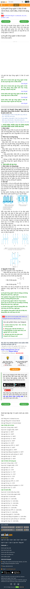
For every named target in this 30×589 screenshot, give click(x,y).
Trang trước (6, 21)
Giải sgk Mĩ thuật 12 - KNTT (8, 458)
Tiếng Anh (21, 542)
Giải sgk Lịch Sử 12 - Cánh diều (9, 505)
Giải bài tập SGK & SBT (8, 527)
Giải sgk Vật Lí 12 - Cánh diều (9, 499)
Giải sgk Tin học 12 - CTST (8, 483)
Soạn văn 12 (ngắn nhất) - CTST (9, 465)
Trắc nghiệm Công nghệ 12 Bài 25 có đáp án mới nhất (15, 122)
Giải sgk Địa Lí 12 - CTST (7, 478)
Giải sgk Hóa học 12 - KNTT (8, 436)
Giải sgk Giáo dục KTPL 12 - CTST (10, 481)
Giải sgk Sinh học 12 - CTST (8, 474)
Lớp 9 (25, 539)
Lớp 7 (18, 539)
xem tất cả (15, 369)
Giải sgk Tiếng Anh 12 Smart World (10, 421)
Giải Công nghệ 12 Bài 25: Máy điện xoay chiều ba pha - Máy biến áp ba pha (14, 115)
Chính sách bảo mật (6, 548)
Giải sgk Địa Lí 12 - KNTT (7, 443)
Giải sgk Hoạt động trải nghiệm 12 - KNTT (12, 452)
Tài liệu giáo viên (7, 530)
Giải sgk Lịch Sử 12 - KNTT (8, 441)
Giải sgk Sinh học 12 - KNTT (8, 438)
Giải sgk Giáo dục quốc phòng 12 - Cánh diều (13, 519)
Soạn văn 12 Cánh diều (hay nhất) (10, 492)
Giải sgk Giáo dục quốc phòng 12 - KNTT (12, 454)
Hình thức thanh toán (6, 550)
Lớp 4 (7, 539)
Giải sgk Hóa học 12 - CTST (8, 472)
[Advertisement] (15, 58)
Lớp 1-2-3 (3, 539)
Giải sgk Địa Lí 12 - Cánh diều (9, 507)
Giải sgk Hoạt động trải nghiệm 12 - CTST (12, 485)
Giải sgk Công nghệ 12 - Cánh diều (10, 514)
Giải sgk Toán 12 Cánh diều (8, 496)
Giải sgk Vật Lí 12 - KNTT (7, 434)
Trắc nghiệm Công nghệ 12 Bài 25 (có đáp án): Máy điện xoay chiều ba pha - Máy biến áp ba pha (14, 119)
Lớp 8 (21, 539)
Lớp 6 (14, 539)
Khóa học (20, 530)
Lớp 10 (3, 5)
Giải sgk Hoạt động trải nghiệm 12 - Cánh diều (13, 516)
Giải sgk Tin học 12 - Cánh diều (9, 512)
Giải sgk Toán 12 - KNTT (7, 432)
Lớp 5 (11, 539)
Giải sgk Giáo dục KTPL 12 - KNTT (10, 445)
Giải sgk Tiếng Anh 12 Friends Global (11, 423)
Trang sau (23, 21)
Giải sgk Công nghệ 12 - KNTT (9, 450)
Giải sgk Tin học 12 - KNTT (8, 447)
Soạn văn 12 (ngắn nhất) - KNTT (9, 429)
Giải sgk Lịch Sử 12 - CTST (8, 476)
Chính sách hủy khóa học (7, 554)
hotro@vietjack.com (11, 569)
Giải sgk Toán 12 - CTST (7, 467)
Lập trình (15, 542)
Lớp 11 (10, 5)
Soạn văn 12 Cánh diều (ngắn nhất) (10, 494)
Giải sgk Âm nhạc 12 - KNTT (8, 456)
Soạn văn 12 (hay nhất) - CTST (9, 463)
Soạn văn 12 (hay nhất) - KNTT (9, 427)
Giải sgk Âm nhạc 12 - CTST (8, 487)
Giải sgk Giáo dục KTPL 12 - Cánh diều (11, 510)
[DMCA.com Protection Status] (20, 587)
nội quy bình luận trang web (13, 396)
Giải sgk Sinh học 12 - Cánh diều (9, 503)
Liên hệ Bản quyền (5, 556)
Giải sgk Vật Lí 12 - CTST (7, 470)
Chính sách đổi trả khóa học (8, 552)
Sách (18, 527)
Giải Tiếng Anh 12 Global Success (10, 418)
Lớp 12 (16, 5)
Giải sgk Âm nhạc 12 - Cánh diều (9, 521)
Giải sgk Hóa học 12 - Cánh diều (9, 501)
